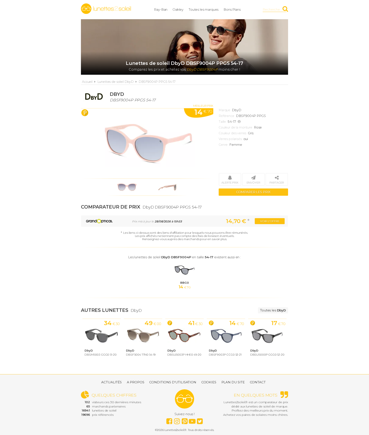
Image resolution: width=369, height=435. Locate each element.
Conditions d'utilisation (172, 382)
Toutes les (273, 310)
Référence (226, 116)
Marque (224, 110)
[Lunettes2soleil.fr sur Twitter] (199, 420)
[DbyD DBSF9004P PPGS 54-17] (147, 143)
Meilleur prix (203, 105)
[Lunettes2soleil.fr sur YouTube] (192, 420)
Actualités (111, 382)
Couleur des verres (232, 133)
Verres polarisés (230, 139)
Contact (258, 382)
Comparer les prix (253, 192)
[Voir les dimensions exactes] (240, 121)
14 (203, 112)
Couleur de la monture (235, 127)
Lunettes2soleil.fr (106, 8)
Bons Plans (232, 9)
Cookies (208, 382)
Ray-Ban (160, 9)
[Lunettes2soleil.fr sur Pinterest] (184, 420)
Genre (223, 145)
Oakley (178, 9)
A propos (135, 382)
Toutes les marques (203, 9)
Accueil (87, 82)
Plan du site (233, 382)
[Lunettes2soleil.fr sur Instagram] (176, 420)
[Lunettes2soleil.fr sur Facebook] (169, 420)
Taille (222, 122)
